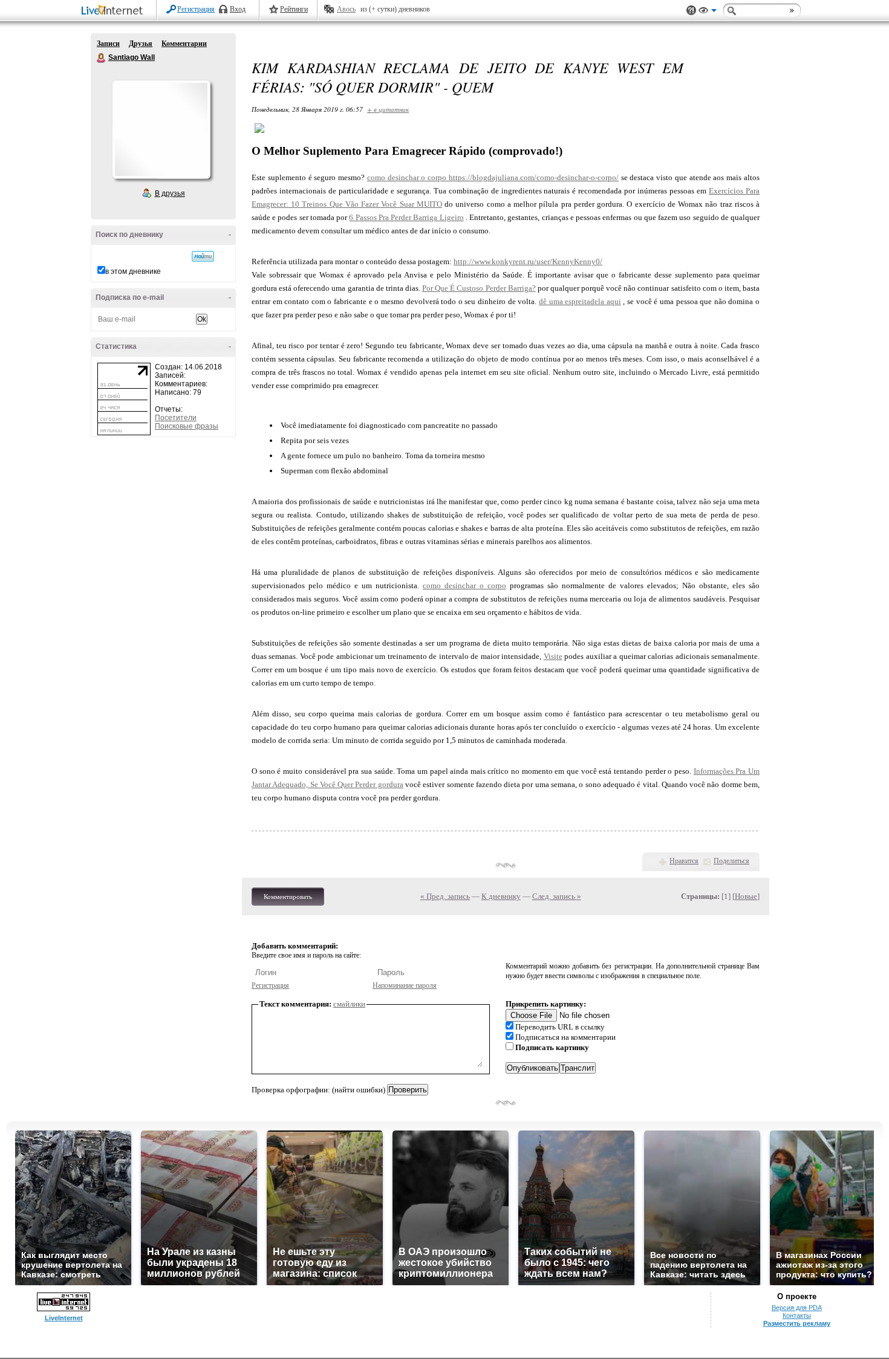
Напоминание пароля (405, 985)
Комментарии (184, 43)
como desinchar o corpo (408, 177)
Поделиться (731, 861)
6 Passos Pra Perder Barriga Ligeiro (406, 217)
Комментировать (288, 896)
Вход (238, 9)
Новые (746, 896)
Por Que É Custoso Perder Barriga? (479, 288)
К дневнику (501, 896)
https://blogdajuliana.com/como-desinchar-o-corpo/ (534, 177)
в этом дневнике (133, 271)
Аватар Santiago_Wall (161, 129)
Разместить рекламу (796, 1323)
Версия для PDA (797, 1307)
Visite (553, 656)
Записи (108, 43)
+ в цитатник (388, 109)
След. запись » (556, 896)
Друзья (140, 43)
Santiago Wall (101, 58)
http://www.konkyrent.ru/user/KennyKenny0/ (528, 261)
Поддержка (691, 10)
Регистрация (196, 9)
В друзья (170, 193)
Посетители (176, 418)
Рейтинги (294, 9)
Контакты (797, 1315)
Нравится (683, 861)
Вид (707, 12)
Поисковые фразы (186, 426)
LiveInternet (114, 11)
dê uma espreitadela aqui (580, 301)
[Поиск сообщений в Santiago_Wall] (203, 256)
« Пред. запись (445, 896)
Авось (346, 9)
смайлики (349, 1003)
